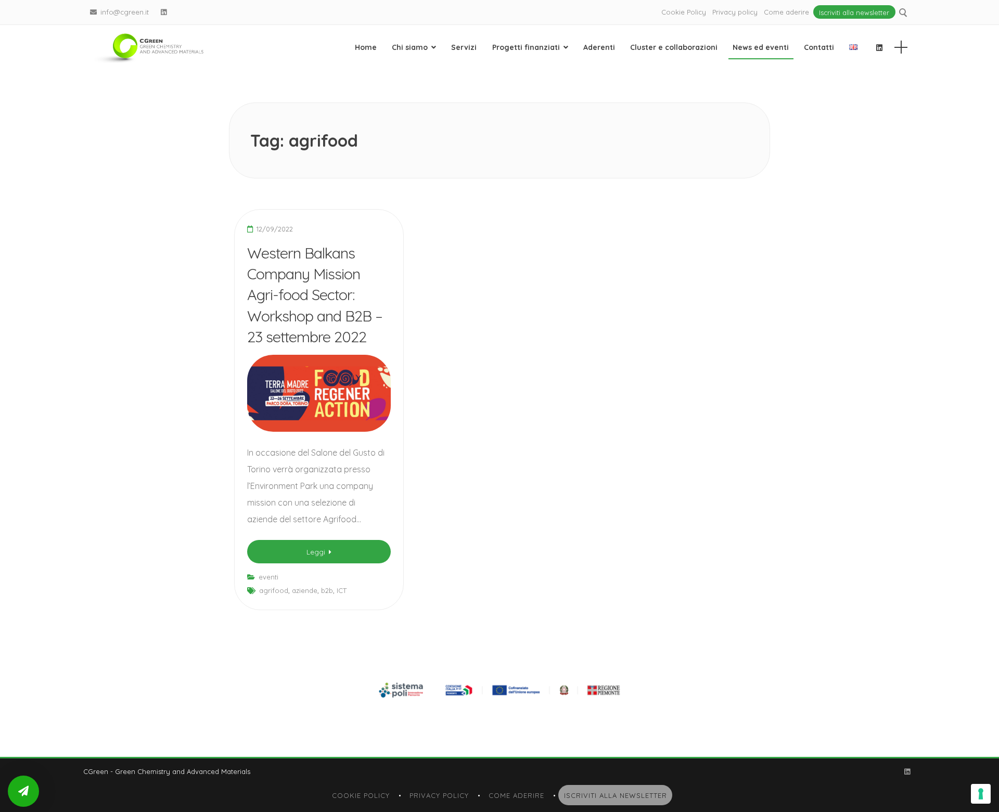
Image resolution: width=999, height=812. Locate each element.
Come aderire (786, 12)
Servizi (464, 47)
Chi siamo (410, 47)
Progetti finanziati (526, 47)
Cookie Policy (683, 12)
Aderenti (599, 47)
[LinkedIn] (164, 12)
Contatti (819, 47)
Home (366, 47)
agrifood (273, 590)
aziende (304, 590)
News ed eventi (761, 47)
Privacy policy (735, 12)
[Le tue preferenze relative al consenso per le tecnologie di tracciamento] (981, 794)
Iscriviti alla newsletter (854, 12)
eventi (268, 577)
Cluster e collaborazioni (674, 47)
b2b (327, 590)
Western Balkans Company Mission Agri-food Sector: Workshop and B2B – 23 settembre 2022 (314, 294)
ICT (342, 590)
